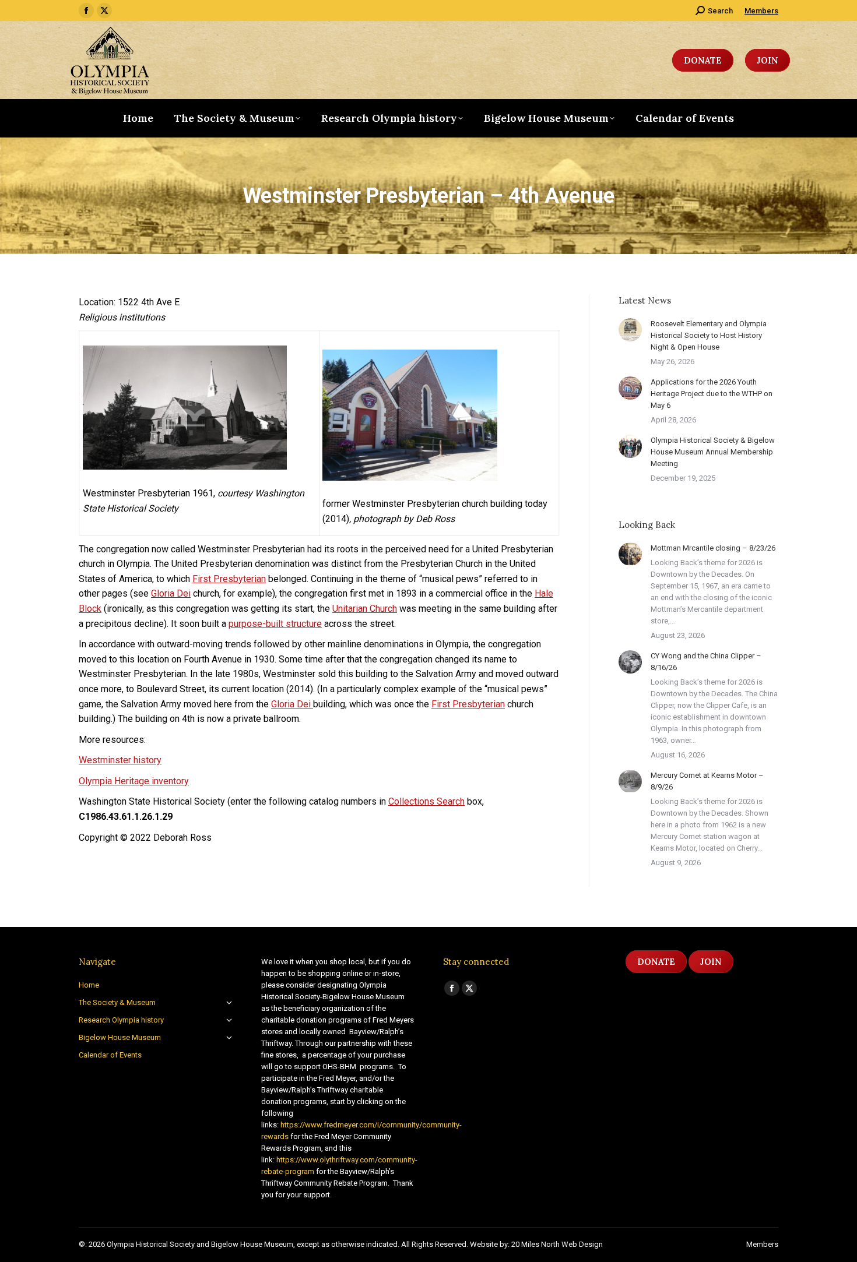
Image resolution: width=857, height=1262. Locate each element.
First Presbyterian (229, 578)
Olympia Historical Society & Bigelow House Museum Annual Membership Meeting (713, 452)
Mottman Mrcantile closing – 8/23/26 (713, 548)
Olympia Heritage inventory (134, 781)
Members (761, 10)
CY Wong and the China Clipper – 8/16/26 (706, 661)
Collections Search (426, 801)
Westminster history (120, 760)
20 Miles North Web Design (557, 1244)
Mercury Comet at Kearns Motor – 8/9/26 (707, 781)
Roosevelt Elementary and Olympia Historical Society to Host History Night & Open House (709, 335)
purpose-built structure (275, 623)
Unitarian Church (364, 608)
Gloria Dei (171, 593)
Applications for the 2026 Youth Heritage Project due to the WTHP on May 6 (711, 394)
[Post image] (630, 329)
